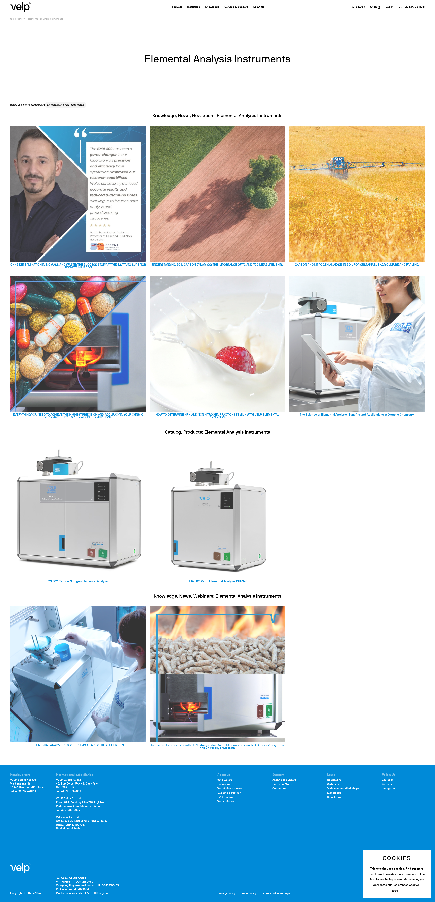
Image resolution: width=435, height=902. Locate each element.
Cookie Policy (247, 893)
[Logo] (20, 7)
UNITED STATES (409, 7)
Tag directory (17, 19)
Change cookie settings (275, 893)
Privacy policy (227, 893)
